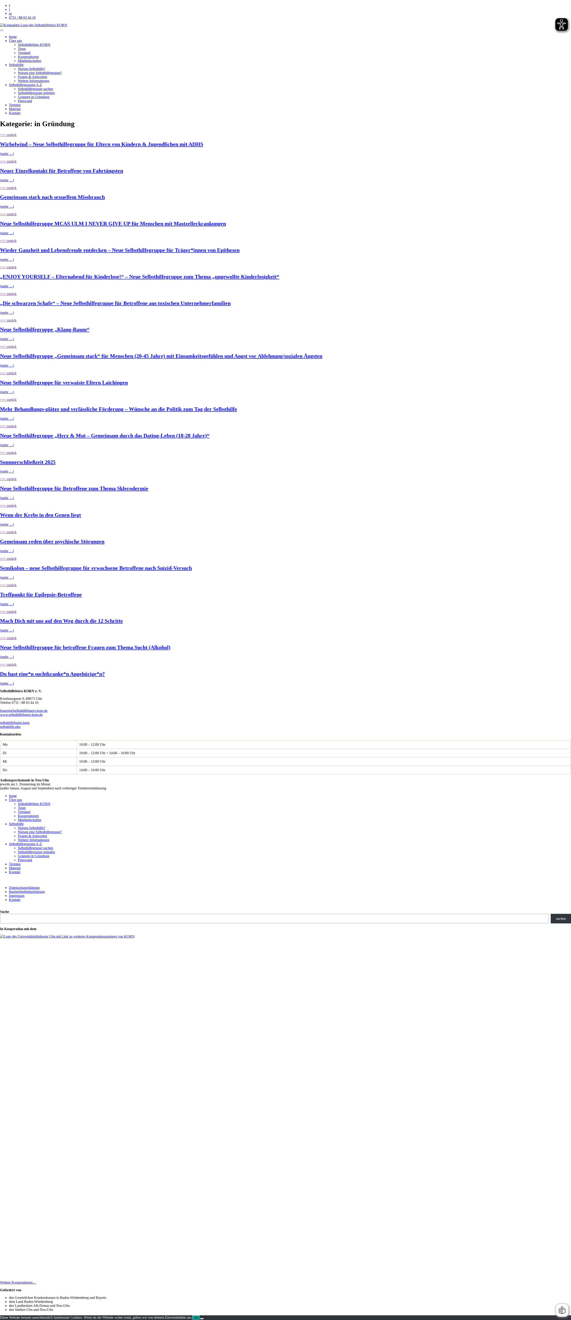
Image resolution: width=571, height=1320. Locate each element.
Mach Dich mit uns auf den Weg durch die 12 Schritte (61, 621)
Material (15, 109)
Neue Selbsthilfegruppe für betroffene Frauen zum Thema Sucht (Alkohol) (85, 647)
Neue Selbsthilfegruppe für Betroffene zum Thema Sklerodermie (74, 488)
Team (22, 49)
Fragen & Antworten (32, 77)
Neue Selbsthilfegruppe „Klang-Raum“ (44, 329)
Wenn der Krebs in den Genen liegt (40, 515)
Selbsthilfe (16, 65)
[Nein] (202, 1318)
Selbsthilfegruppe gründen (36, 93)
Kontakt (14, 113)
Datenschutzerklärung (24, 888)
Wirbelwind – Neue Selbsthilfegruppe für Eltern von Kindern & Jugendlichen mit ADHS (101, 144)
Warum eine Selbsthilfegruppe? (40, 73)
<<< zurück (8, 135)
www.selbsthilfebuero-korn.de (21, 715)
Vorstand (24, 53)
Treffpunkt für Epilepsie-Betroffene (41, 594)
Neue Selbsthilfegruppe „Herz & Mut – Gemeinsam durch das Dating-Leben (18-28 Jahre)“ (104, 436)
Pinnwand (25, 101)
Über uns (15, 41)
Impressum (16, 896)
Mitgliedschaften (29, 61)
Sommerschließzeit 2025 (28, 462)
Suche (4, 912)
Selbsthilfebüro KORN (34, 45)
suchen (561, 918)
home (13, 37)
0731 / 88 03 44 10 (22, 17)
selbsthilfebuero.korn (14, 723)
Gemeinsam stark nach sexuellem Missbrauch (52, 197)
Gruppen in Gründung (33, 97)
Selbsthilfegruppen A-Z (25, 85)
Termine (15, 105)
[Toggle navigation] (2, 30)
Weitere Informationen (33, 81)
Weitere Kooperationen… (18, 1282)
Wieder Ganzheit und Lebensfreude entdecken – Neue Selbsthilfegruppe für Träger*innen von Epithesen (120, 250)
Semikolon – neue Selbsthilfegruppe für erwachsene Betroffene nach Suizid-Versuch (96, 568)
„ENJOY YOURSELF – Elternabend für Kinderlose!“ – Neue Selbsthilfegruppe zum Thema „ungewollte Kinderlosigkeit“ (139, 277)
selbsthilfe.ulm (10, 727)
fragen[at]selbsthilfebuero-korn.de (24, 711)
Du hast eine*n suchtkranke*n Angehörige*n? (52, 674)
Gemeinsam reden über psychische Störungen (52, 541)
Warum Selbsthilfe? (31, 69)
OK (196, 1317)
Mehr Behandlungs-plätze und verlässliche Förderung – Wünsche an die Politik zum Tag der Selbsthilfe (118, 409)
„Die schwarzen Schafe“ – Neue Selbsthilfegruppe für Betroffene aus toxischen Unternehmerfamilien (115, 303)
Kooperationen (28, 57)
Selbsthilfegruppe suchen (35, 89)
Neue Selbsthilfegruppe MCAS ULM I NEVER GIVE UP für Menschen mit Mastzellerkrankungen (113, 224)
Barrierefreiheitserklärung (27, 892)
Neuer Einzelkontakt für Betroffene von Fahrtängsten (61, 171)
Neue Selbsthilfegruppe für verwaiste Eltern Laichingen (64, 382)
